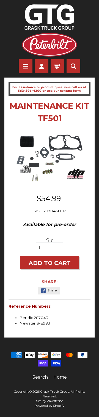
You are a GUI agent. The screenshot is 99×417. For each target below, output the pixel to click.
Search (40, 377)
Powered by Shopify (49, 406)
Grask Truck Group (54, 392)
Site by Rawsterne (49, 401)
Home (60, 377)
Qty (49, 239)
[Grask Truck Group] (49, 30)
